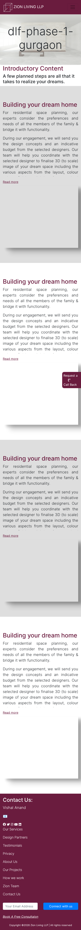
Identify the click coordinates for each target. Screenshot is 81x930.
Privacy (8, 854)
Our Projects (12, 870)
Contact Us (11, 894)
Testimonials (12, 845)
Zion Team (11, 886)
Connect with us (60, 906)
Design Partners (15, 837)
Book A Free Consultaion (20, 916)
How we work (13, 878)
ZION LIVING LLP (28, 7)
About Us (10, 862)
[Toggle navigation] (72, 7)
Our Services (13, 829)
